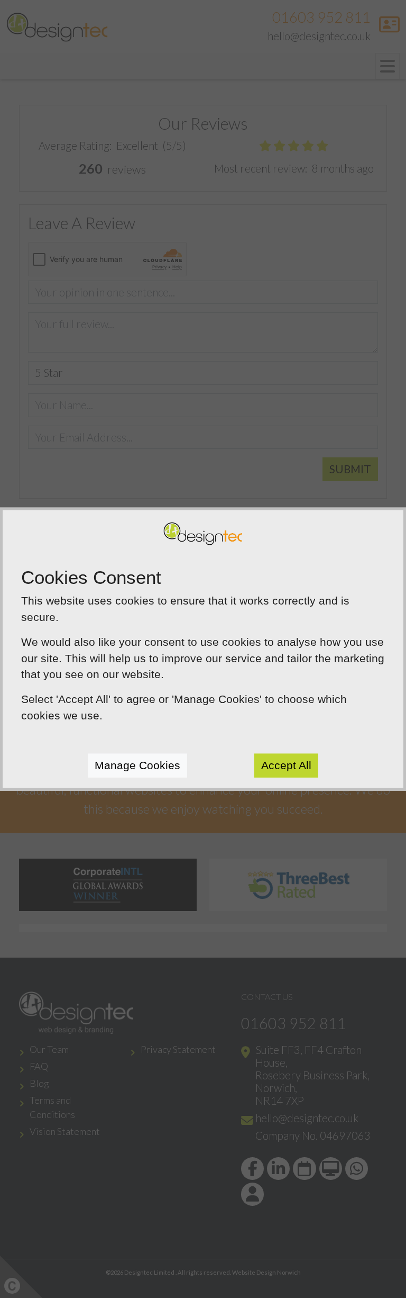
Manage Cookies (137, 765)
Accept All (286, 765)
